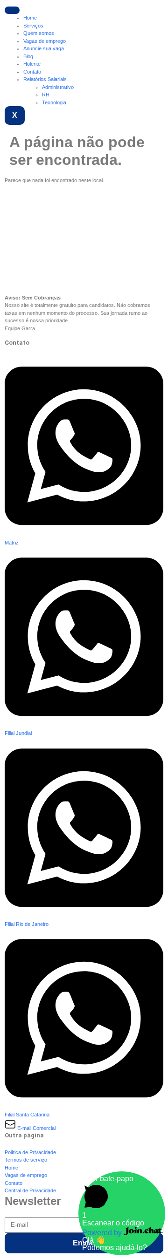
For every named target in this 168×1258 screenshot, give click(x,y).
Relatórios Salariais (45, 79)
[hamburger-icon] (12, 10)
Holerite (32, 64)
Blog (28, 56)
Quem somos (38, 33)
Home (30, 17)
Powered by (103, 1233)
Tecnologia (54, 102)
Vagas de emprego (44, 41)
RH (45, 94)
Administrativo (58, 87)
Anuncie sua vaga (43, 48)
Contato (32, 72)
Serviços (33, 25)
